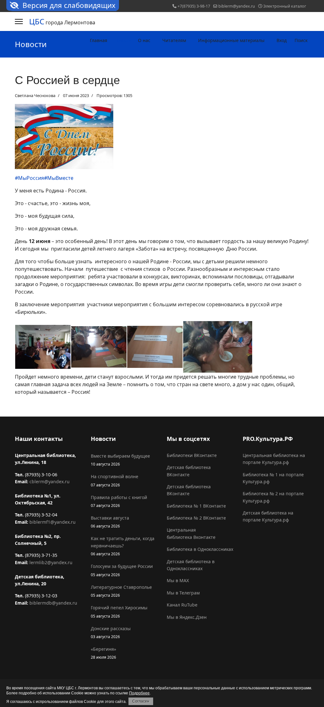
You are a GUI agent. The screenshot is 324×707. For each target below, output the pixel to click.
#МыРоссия (29, 177)
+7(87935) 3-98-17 (194, 6)
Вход (282, 40)
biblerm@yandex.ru (236, 6)
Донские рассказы (111, 632)
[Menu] (19, 21)
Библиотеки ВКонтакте (192, 455)
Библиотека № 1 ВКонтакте (196, 506)
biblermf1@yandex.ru (52, 522)
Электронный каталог (284, 6)
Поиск (301, 40)
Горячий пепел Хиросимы (119, 611)
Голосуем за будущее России (122, 570)
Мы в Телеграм (183, 593)
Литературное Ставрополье (121, 591)
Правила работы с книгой (119, 501)
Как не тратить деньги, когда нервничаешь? (122, 545)
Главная (98, 40)
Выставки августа (110, 521)
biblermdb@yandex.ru (53, 603)
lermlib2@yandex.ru (50, 562)
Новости (123, 40)
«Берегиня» (103, 653)
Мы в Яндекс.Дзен (187, 617)
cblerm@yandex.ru (49, 481)
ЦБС (36, 21)
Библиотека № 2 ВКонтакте (196, 518)
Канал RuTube (182, 605)
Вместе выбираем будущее (120, 459)
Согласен (140, 701)
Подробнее (139, 693)
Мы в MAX (178, 580)
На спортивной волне (114, 480)
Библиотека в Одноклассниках (200, 549)
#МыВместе (58, 177)
